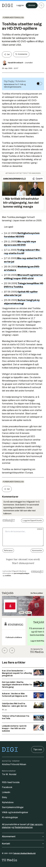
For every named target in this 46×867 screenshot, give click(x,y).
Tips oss (37, 749)
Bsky (4, 797)
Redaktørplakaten (23, 827)
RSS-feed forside (11, 782)
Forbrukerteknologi (13, 17)
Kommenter (22, 54)
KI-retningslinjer (10, 817)
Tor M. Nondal (9, 774)
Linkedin (6, 792)
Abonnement (8, 836)
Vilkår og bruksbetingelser (15, 812)
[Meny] (41, 5)
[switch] (39, 83)
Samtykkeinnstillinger (13, 807)
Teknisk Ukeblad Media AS (24, 853)
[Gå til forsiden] (7, 5)
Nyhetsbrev (8, 802)
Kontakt (6, 843)
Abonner (31, 5)
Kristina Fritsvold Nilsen (14, 764)
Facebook (7, 787)
